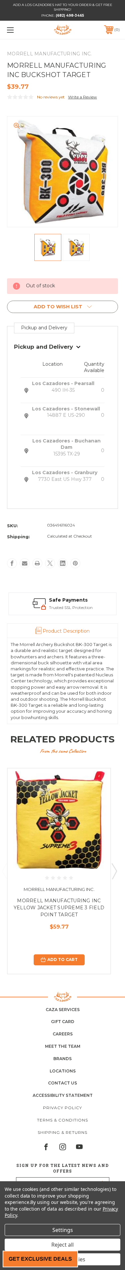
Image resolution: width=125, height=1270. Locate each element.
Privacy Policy (62, 1107)
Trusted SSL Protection (71, 607)
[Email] (25, 563)
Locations (63, 1070)
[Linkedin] (63, 563)
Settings (62, 1230)
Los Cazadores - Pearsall (63, 383)
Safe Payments (68, 600)
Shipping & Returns (62, 1132)
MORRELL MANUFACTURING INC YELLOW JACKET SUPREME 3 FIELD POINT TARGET (59, 908)
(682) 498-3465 (70, 15)
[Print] (37, 563)
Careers (63, 1033)
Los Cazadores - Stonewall (66, 409)
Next (114, 871)
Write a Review (82, 96)
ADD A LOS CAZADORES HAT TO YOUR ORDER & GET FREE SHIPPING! (62, 7)
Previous (4, 871)
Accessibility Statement (63, 1095)
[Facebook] (12, 563)
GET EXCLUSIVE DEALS (40, 1259)
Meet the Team (62, 1046)
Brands (62, 1058)
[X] (50, 563)
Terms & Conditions (62, 1120)
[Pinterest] (75, 563)
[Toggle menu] (18, 30)
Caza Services (63, 1009)
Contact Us (62, 1082)
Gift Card (62, 1021)
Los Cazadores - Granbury (64, 472)
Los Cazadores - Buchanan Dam (66, 444)
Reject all (62, 1244)
